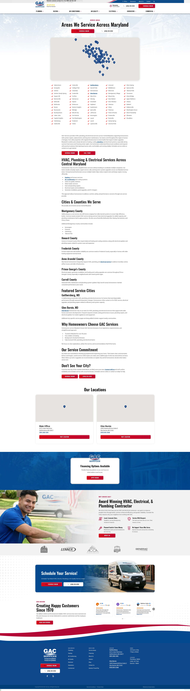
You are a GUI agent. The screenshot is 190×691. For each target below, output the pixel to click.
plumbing (100, 142)
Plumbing (39, 11)
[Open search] (154, 1)
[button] (129, 6)
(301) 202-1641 (44, 432)
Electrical (112, 11)
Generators (131, 11)
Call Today (87, 153)
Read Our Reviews (44, 622)
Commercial (149, 11)
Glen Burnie (93, 93)
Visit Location (64, 437)
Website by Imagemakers (149, 687)
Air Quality (94, 11)
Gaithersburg (94, 85)
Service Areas (92, 650)
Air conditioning (70, 179)
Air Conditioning (74, 11)
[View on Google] (97, 604)
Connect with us (110, 369)
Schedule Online (70, 153)
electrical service (105, 262)
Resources (133, 1)
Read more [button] (98, 614)
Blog (90, 662)
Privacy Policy (100, 687)
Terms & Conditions (91, 687)
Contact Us (91, 665)
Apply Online (95, 478)
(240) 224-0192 (87, 376)
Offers (125, 1)
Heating (55, 11)
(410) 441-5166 (105, 432)
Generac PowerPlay (94, 668)
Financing (91, 653)
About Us (141, 1)
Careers (91, 659)
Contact (148, 1)
